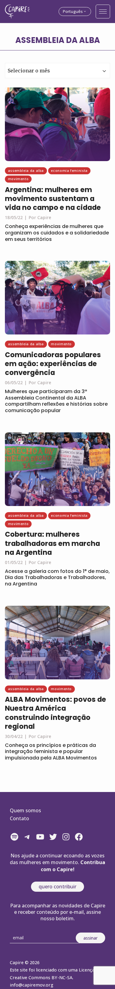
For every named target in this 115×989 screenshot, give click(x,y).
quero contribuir (57, 886)
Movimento (18, 179)
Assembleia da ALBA (26, 170)
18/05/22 (14, 217)
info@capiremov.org (31, 985)
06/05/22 (14, 382)
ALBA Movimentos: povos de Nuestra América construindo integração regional (55, 712)
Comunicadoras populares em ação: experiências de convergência (53, 363)
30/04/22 (14, 736)
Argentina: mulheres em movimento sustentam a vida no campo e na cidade (53, 198)
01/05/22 (14, 562)
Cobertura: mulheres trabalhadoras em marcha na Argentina (52, 543)
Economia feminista (69, 170)
